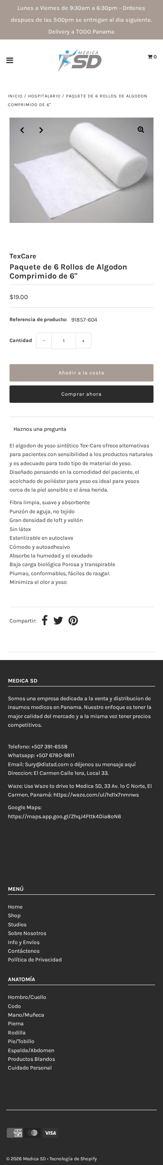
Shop (14, 915)
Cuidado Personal (30, 1067)
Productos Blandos (31, 1059)
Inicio (15, 96)
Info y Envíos (24, 942)
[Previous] (22, 130)
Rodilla (17, 1032)
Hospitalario (44, 96)
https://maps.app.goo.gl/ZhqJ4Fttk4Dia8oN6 (64, 816)
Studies (17, 924)
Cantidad (20, 340)
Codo (14, 1006)
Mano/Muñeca (26, 1015)
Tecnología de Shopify (73, 1158)
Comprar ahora (81, 394)
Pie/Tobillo (21, 1041)
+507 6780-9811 (55, 755)
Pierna (16, 1023)
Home (15, 906)
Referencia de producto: (38, 319)
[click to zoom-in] (141, 130)
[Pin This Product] (73, 621)
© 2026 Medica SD (26, 1158)
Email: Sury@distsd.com (38, 764)
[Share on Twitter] (58, 621)
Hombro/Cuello (27, 997)
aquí (130, 764)
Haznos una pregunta (39, 429)
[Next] (41, 130)
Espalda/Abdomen (31, 1050)
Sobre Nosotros (27, 933)
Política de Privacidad (35, 959)
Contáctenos (24, 951)
